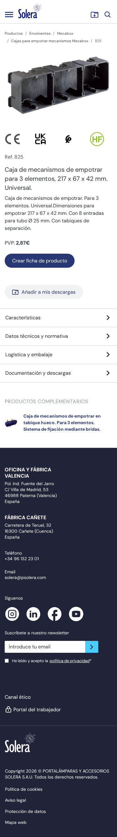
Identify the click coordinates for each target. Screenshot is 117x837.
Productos (14, 33)
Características (23, 317)
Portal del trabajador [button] (37, 709)
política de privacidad (70, 660)
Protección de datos (25, 811)
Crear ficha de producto (39, 260)
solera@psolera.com (25, 577)
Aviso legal (15, 800)
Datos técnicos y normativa (36, 336)
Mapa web (16, 822)
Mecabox (65, 33)
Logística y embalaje (28, 354)
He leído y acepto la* (51, 660)
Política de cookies (23, 789)
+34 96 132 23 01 (22, 558)
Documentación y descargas (38, 373)
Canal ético (18, 697)
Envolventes (40, 33)
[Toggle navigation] (9, 14)
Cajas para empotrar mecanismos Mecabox (49, 40)
